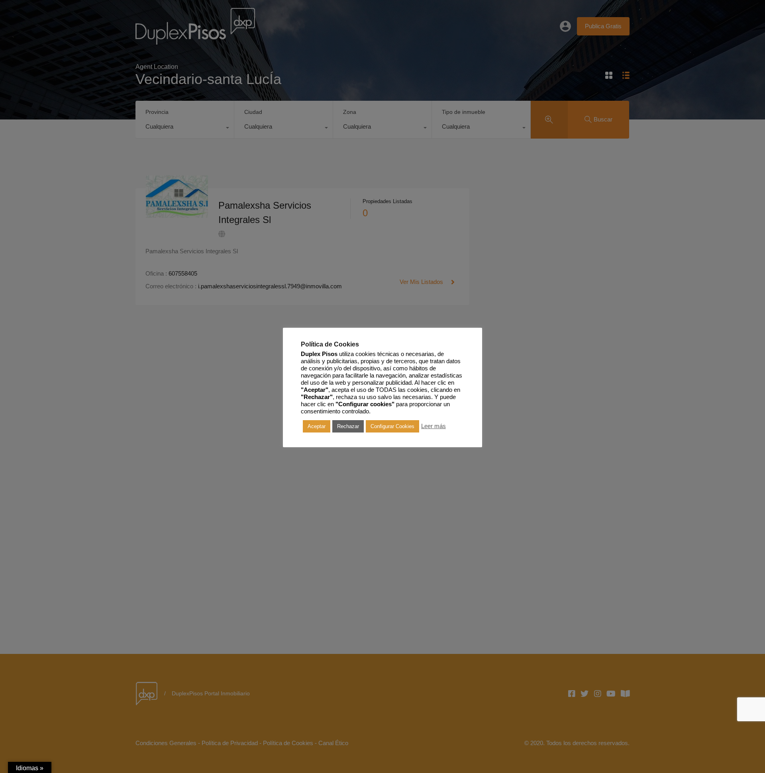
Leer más (433, 426)
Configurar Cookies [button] (392, 426)
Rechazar (348, 426)
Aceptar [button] (317, 426)
